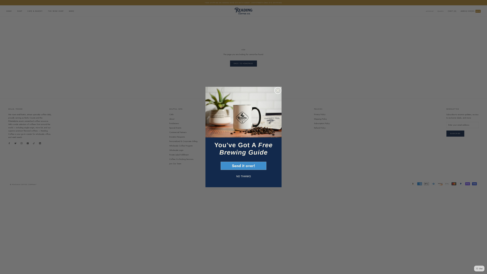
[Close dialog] (278, 90)
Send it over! (243, 165)
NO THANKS (243, 176)
